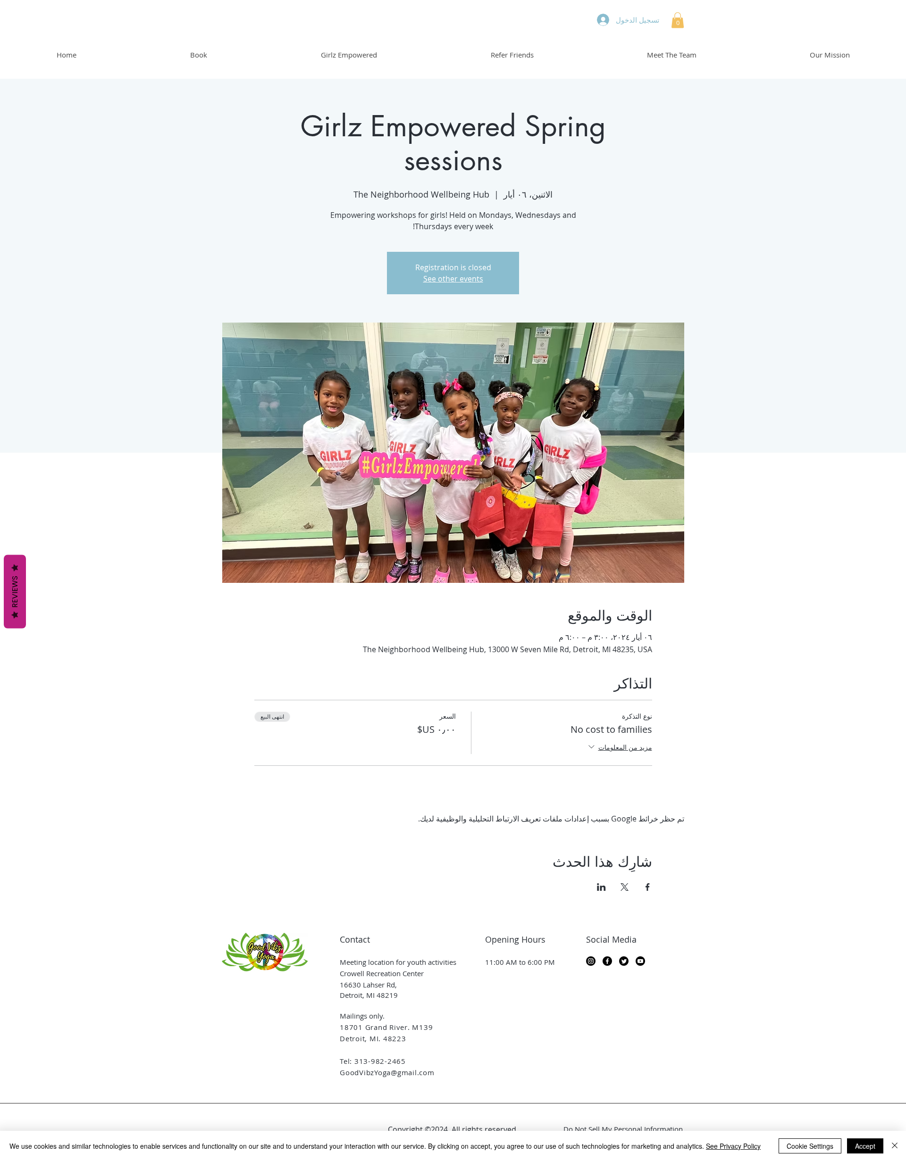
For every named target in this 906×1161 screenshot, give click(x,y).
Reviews (14, 592)
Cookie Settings (810, 1146)
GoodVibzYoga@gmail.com (387, 1072)
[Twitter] (624, 961)
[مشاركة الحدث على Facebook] (647, 887)
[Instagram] (591, 961)
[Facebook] (607, 961)
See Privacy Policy (733, 1146)
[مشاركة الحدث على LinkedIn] (601, 887)
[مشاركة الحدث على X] (624, 887)
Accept (865, 1146)
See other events (453, 279)
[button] (677, 20)
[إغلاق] (894, 1145)
